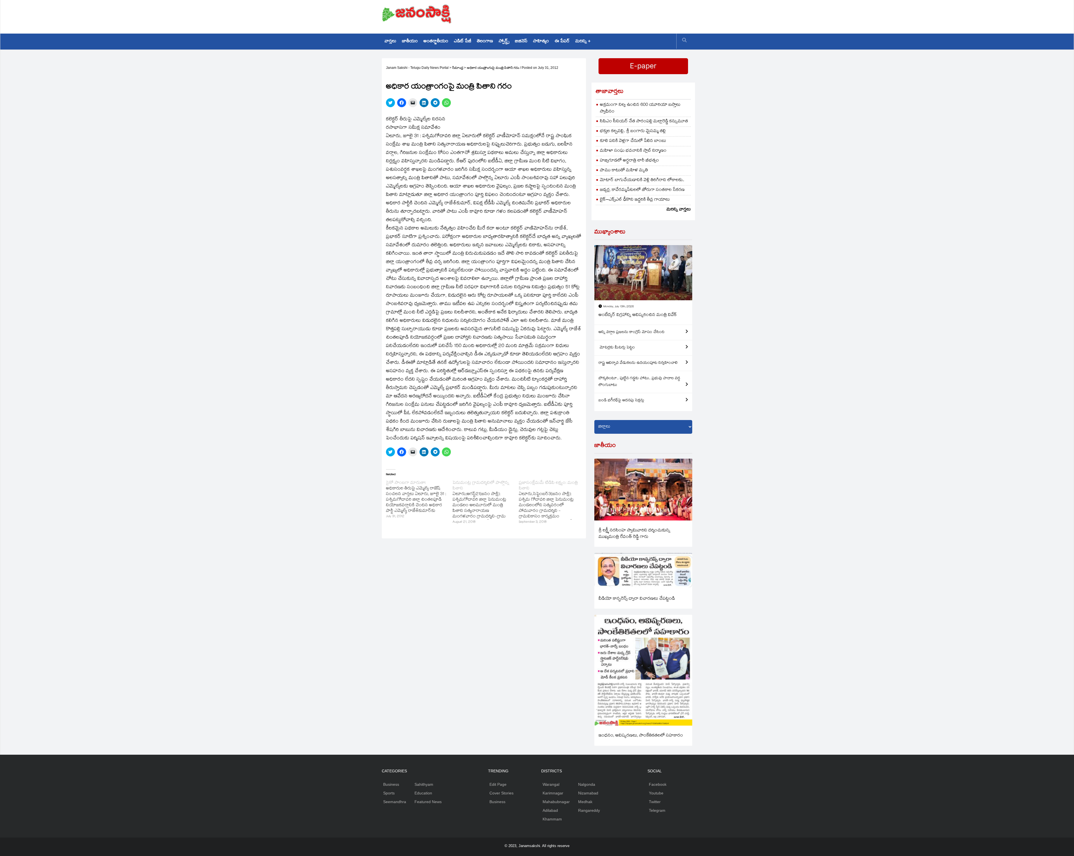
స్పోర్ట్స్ (504, 41)
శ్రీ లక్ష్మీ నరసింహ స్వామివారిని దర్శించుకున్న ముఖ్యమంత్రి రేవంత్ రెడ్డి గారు (634, 534)
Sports (389, 793)
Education (423, 793)
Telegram (657, 810)
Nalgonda (586, 784)
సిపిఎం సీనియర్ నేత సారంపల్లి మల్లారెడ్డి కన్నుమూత (644, 121)
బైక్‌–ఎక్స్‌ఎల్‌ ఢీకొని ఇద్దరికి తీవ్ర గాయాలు (635, 200)
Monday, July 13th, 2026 (618, 306)
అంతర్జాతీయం (435, 41)
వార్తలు (390, 41)
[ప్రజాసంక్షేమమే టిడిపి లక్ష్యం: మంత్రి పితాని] (552, 502)
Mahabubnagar (556, 801)
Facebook (657, 784)
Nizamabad (588, 793)
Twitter (655, 801)
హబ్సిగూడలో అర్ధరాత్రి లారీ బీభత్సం (629, 161)
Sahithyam (423, 784)
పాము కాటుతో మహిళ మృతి (624, 170)
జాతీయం (410, 41)
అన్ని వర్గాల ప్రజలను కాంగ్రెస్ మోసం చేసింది (632, 332)
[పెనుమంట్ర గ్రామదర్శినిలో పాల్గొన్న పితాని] (486, 502)
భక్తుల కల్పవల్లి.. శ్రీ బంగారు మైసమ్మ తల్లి (633, 131)
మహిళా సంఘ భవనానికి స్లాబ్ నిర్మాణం (633, 151)
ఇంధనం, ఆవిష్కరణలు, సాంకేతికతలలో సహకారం (641, 736)
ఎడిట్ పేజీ (462, 41)
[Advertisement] (590, 15)
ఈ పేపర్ (562, 41)
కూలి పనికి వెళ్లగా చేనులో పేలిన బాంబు (633, 141)
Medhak (585, 801)
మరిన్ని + (582, 41)
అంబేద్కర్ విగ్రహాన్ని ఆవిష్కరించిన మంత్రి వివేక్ (638, 315)
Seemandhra (394, 801)
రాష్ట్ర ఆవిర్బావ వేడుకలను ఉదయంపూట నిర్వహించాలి (638, 363)
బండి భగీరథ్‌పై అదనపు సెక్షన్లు (621, 400)
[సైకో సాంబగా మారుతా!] (419, 500)
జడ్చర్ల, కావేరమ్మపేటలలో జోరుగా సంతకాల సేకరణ (642, 190)
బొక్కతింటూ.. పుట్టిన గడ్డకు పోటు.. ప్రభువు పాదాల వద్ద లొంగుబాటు (639, 382)
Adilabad (550, 810)
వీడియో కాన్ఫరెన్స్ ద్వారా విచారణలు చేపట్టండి (637, 599)
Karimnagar (553, 793)
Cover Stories (501, 793)
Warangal (551, 784)
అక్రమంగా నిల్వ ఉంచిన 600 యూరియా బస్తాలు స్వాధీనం (640, 108)
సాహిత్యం (541, 41)
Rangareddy (589, 810)
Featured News (428, 801)
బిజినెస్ (521, 41)
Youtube (656, 793)
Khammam (552, 819)
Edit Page (498, 784)
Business (391, 784)
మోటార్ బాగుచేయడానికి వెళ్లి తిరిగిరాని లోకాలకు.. (642, 180)
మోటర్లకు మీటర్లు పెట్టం (617, 347)
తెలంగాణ (485, 41)
